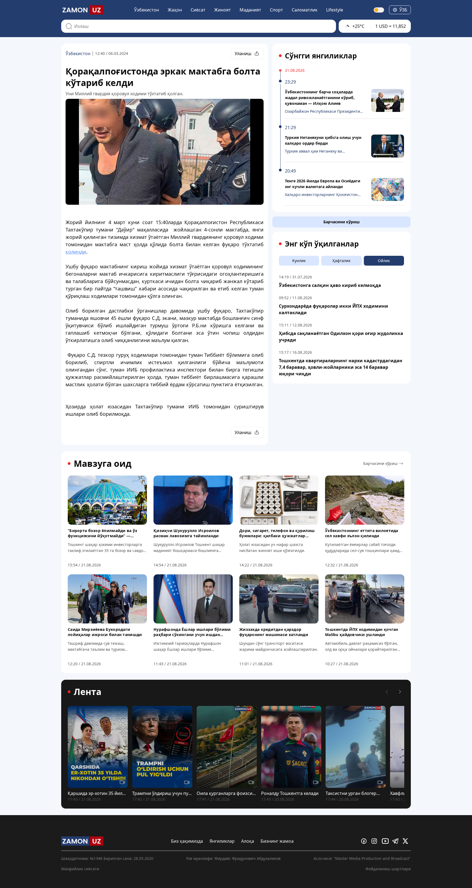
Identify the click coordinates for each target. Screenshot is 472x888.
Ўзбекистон (146, 10)
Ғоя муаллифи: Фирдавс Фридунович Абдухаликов (233, 858)
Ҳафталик (341, 260)
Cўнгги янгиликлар (321, 56)
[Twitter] (407, 841)
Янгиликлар (222, 841)
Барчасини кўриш (341, 221)
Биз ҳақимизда (187, 841)
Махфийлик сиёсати (80, 868)
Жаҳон (175, 10)
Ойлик (384, 260)
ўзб (403, 10)
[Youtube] (386, 841)
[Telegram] (396, 841)
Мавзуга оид (102, 463)
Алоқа (247, 841)
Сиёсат (198, 10)
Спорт (276, 10)
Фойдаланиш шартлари (388, 868)
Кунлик (299, 260)
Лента (87, 691)
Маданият (250, 10)
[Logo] (82, 9)
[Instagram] (375, 841)
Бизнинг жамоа (277, 841)
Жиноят (222, 10)
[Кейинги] (400, 691)
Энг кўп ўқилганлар (322, 244)
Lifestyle (334, 10)
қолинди (76, 251)
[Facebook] (365, 841)
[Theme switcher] (379, 10)
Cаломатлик (304, 10)
